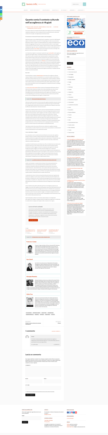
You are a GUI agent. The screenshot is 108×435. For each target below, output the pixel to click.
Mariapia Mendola (31, 276)
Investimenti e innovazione (73, 104)
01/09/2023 (35, 344)
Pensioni (69, 114)
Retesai (43, 60)
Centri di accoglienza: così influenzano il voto (75, 139)
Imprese (69, 94)
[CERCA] (84, 4)
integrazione (50, 312)
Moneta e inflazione (71, 112)
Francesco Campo (31, 241)
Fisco (69, 84)
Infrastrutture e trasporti (73, 99)
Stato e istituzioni (71, 127)
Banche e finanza (71, 69)
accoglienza (28, 312)
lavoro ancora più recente (32, 87)
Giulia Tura (29, 294)
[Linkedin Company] (74, 412)
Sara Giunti (29, 259)
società (53, 314)
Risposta (57, 344)
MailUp (68, 424)
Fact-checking (63, 10)
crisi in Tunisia (36, 48)
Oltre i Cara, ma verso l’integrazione (73, 157)
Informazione (70, 97)
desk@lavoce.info (47, 414)
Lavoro (69, 107)
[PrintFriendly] (1, 16)
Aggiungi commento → (56, 331)
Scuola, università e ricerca (73, 122)
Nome (27, 378)
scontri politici (51, 53)
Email (45, 378)
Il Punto (59, 323)
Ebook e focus (55, 10)
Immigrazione (31, 28)
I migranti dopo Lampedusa (72, 189)
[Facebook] (1, 7)
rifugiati (42, 314)
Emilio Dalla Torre (70, 426)
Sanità (69, 119)
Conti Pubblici (70, 74)
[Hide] (0, 20)
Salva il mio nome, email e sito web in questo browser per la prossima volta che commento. (40, 391)
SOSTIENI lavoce (33, 220)
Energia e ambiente (71, 79)
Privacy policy (47, 421)
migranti (37, 314)
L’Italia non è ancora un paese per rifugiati (75, 203)
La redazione (72, 10)
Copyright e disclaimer (48, 420)
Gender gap (70, 87)
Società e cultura (37, 28)
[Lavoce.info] (30, 4)
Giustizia (69, 89)
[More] (1, 18)
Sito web (27, 385)
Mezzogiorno (70, 109)
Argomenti (26, 10)
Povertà (69, 117)
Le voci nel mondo (70, 418)
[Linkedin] (1, 12)
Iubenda (68, 425)
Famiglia (69, 82)
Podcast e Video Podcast (34, 10)
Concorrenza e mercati (72, 71)
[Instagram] (72, 412)
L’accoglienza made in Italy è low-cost (74, 148)
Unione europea (71, 132)
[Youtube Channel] (76, 412)
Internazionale (71, 102)
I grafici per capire (45, 10)
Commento (28, 365)
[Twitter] (1, 9)
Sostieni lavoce (80, 10)
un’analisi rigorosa (40, 75)
